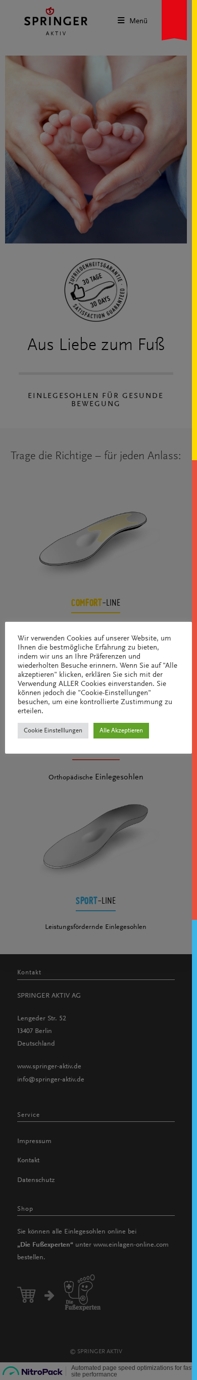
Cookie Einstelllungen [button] (53, 730)
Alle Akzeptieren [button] (121, 730)
